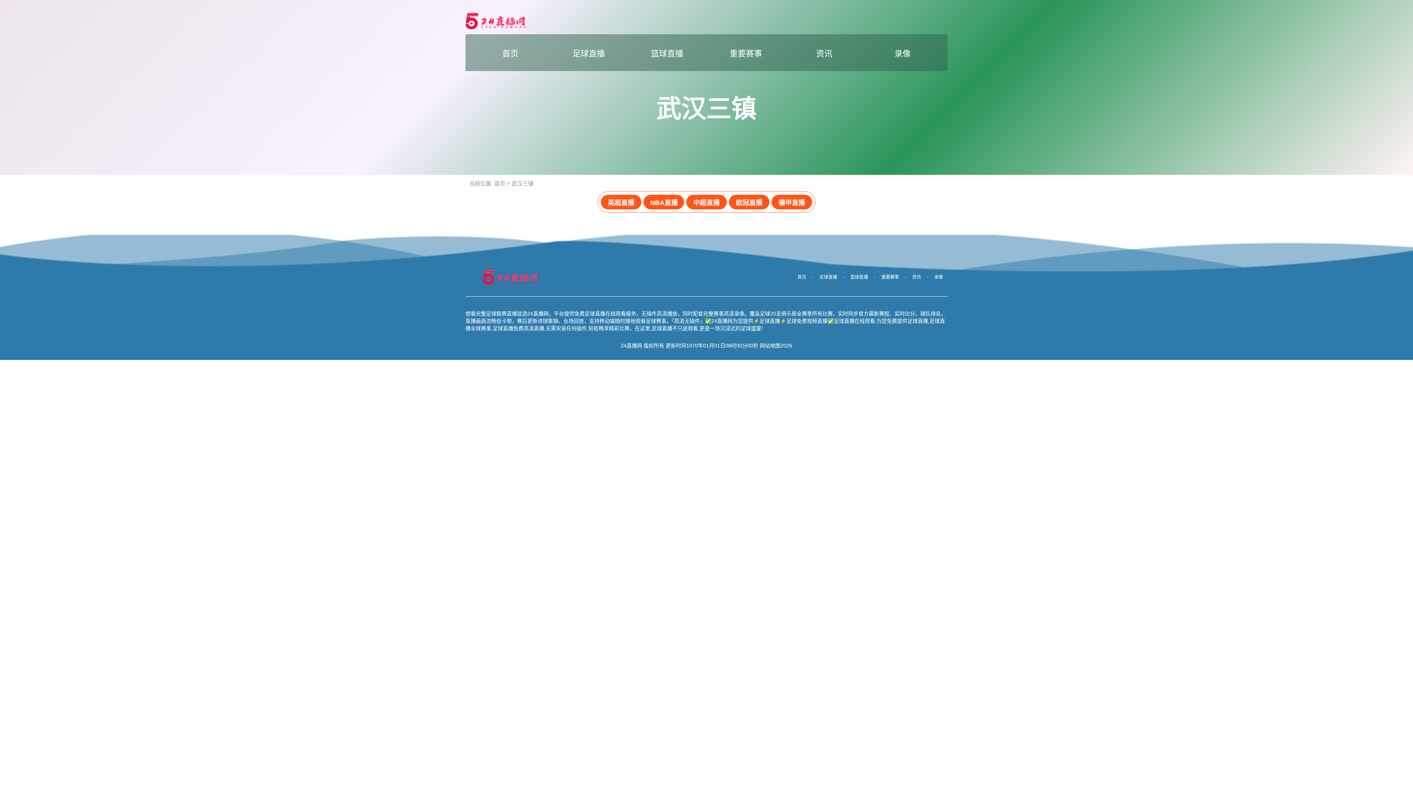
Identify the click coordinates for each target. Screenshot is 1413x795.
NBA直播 (664, 202)
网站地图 (770, 346)
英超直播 (621, 202)
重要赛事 (746, 53)
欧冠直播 (749, 202)
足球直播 (589, 53)
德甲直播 (792, 202)
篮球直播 (667, 53)
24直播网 (631, 346)
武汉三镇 (522, 183)
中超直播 (706, 202)
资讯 (824, 53)
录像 (903, 53)
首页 (510, 53)
